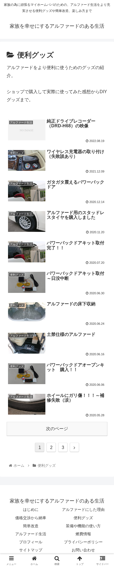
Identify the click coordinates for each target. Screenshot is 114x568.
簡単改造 (30, 526)
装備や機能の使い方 (83, 526)
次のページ (57, 428)
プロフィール (30, 542)
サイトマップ (30, 550)
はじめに (30, 509)
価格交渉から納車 (30, 518)
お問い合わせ (83, 550)
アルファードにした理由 (83, 509)
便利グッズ (83, 518)
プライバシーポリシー (83, 542)
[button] (102, 485)
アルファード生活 (30, 534)
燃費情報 (83, 534)
